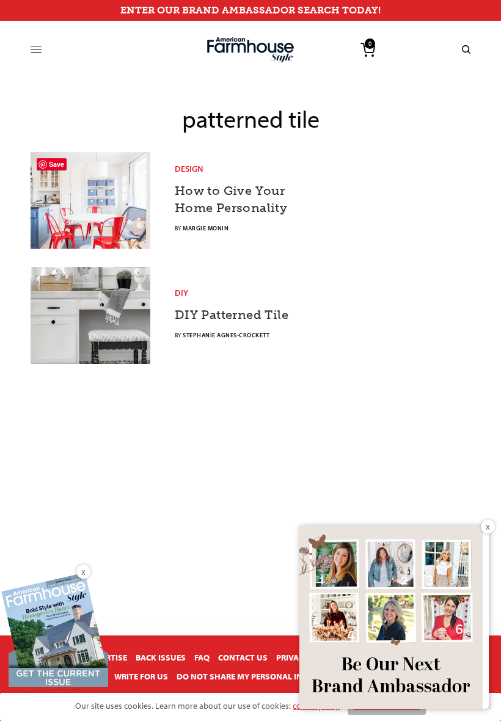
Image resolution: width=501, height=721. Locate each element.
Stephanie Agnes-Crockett (226, 335)
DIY (181, 292)
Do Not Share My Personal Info (245, 676)
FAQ (202, 657)
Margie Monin (206, 228)
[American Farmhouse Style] (250, 50)
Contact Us (243, 657)
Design (189, 168)
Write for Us (141, 676)
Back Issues (161, 657)
